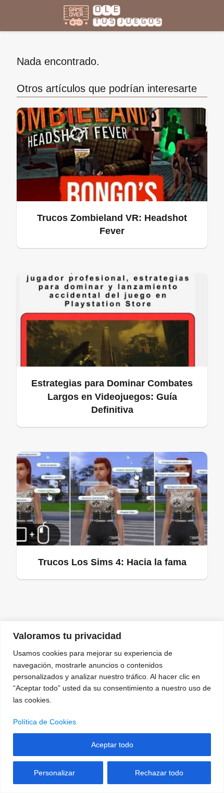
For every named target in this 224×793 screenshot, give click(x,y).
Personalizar (54, 773)
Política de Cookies (44, 722)
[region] (112, 707)
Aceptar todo (112, 744)
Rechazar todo (159, 773)
